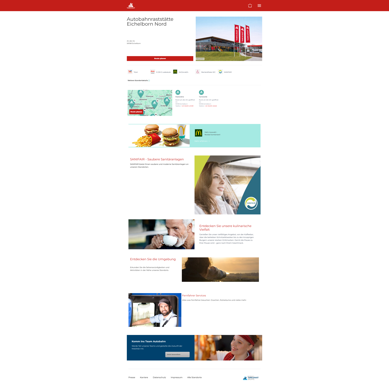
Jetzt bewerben (173, 354)
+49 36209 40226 (211, 106)
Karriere (144, 377)
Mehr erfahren (201, 141)
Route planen (160, 58)
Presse (131, 377)
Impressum (176, 377)
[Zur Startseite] (250, 5)
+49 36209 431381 (187, 106)
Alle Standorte (194, 377)
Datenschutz (159, 377)
